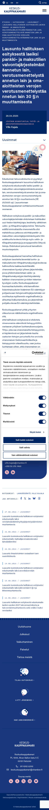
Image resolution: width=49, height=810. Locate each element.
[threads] (39, 499)
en (12, 3)
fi (7, 3)
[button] (42, 2)
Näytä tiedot (35, 432)
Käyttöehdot (22, 797)
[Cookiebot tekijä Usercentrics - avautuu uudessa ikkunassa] (35, 353)
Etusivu (6, 22)
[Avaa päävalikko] (44, 10)
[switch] (42, 406)
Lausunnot (33, 22)
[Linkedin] (13, 472)
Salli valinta (24, 448)
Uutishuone (19, 22)
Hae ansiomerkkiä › (24, 720)
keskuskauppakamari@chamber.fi (26, 769)
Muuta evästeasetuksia (37, 797)
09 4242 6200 (26, 766)
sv (17, 3)
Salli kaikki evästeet (24, 440)
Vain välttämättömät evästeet (24, 455)
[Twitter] (7, 472)
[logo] (14, 9)
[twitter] (25, 498)
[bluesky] (34, 498)
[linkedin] (29, 498)
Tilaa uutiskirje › (24, 680)
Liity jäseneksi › (24, 700)
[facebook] (21, 498)
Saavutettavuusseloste (15, 795)
